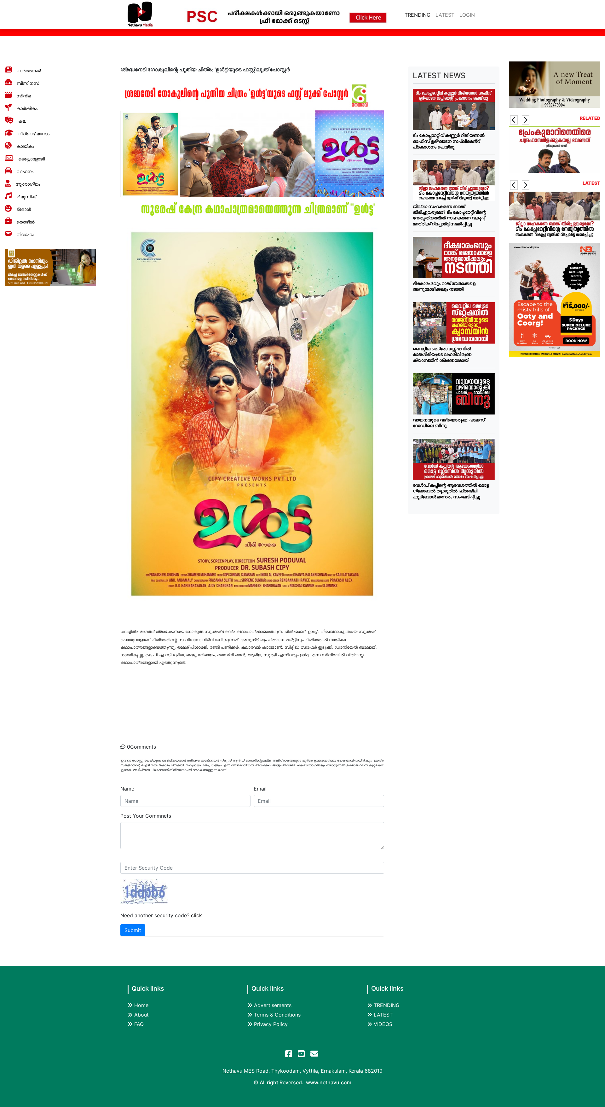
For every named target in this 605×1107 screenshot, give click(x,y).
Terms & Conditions (277, 1014)
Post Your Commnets (145, 816)
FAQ (139, 1024)
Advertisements (272, 1005)
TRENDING (419, 14)
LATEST (444, 15)
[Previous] (514, 120)
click (196, 915)
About (141, 1014)
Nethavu (232, 1071)
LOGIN (467, 15)
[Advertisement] (453, 608)
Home (141, 1005)
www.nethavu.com (328, 1082)
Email (260, 788)
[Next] (525, 120)
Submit (132, 930)
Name (127, 788)
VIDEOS (383, 1024)
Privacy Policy (271, 1024)
